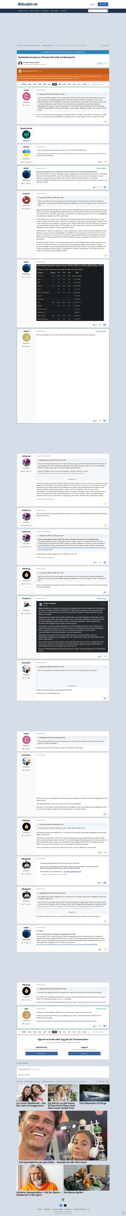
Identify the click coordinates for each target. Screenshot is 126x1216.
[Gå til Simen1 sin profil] (26, 153)
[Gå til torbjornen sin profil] (26, 462)
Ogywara (27, 1074)
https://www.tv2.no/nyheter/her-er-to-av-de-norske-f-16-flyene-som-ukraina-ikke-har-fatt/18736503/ (67, 944)
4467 (49, 84)
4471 (69, 84)
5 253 (25, 584)
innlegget (60, 476)
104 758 (24, 162)
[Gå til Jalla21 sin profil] (26, 337)
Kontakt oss (68, 1209)
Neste (84, 84)
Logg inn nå (84, 1053)
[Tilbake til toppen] (63, 1200)
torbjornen (26, 456)
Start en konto (42, 1053)
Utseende (47, 1209)
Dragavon (26, 598)
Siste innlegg (24, 10)
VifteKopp (26, 569)
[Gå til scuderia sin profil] (26, 200)
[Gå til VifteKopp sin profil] (26, 575)
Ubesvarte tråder (34, 10)
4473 (79, 84)
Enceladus (26, 663)
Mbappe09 (26, 859)
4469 (59, 84)
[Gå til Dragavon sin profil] (26, 604)
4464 (34, 84)
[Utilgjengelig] (72, 626)
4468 (54, 84)
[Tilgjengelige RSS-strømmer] (107, 1082)
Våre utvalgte (54, 10)
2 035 (25, 874)
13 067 (25, 613)
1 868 (25, 346)
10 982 (25, 471)
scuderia (26, 193)
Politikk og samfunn (40, 64)
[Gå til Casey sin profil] (26, 96)
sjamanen (21, 1074)
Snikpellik (43, 460)
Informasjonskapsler (80, 1209)
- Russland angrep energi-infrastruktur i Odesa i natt (52, 150)
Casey (26, 90)
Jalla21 (26, 331)
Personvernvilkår (58, 1209)
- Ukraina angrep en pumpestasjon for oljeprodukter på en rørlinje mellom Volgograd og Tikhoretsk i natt (68, 153)
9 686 (26, 678)
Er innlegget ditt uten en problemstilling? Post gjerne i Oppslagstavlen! (63, 52)
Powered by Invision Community (63, 1213)
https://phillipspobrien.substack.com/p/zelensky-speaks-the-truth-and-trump (61, 473)
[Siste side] (88, 84)
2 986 (25, 208)
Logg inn (92, 4)
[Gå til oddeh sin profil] (26, 174)
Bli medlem (103, 4)
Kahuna (42, 94)
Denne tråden (99, 10)
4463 (29, 84)
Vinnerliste (63, 10)
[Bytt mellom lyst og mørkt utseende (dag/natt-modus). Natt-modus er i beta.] (88, 1209)
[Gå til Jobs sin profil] (26, 1015)
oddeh (26, 168)
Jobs (26, 1009)
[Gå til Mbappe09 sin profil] (26, 865)
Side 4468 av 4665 (98, 84)
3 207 (25, 183)
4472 (74, 84)
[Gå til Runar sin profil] (20, 71)
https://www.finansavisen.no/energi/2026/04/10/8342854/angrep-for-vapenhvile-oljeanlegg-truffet (66, 1021)
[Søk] (106, 10)
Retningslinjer (45, 10)
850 (25, 1023)
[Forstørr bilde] (70, 292)
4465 (39, 84)
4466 (44, 84)
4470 (64, 84)
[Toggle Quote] (38, 94)
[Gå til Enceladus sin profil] (26, 669)
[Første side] (19, 84)
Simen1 (26, 147)
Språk (39, 1209)
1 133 (25, 105)
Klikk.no (70, 1211)
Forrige (23, 84)
